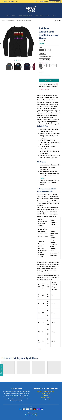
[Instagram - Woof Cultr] (57, 20)
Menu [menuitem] (13, 16)
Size (43, 63)
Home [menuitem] (7, 16)
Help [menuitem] (53, 16)
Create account (43, 1)
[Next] (36, 43)
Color (40, 47)
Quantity (41, 72)
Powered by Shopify (31, 415)
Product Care (46, 393)
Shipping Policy (45, 397)
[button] (44, 89)
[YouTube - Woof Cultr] (59, 20)
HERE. (42, 178)
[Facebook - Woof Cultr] (55, 20)
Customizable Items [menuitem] (25, 16)
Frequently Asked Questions (45, 391)
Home (3, 20)
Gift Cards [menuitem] (39, 16)
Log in (35, 1)
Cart (55, 1)
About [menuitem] (47, 16)
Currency (11, 1)
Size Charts (45, 63)
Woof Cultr (42, 41)
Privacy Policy (46, 399)
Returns (45, 395)
